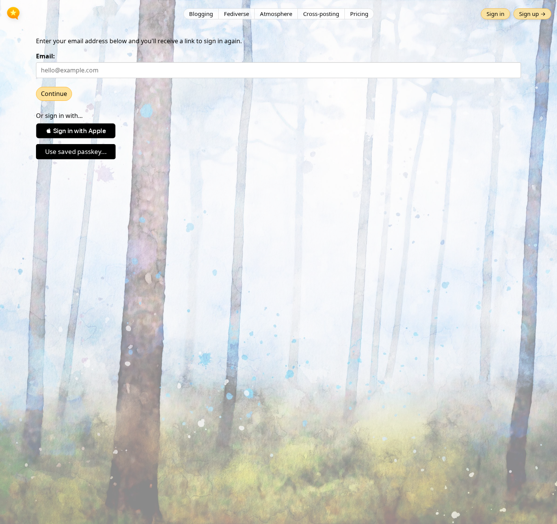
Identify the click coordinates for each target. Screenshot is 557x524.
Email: (45, 56)
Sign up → (532, 13)
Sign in (495, 13)
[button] (76, 130)
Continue (54, 93)
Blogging (201, 13)
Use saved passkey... (76, 151)
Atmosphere (276, 13)
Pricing (359, 13)
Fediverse (236, 13)
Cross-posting (321, 13)
